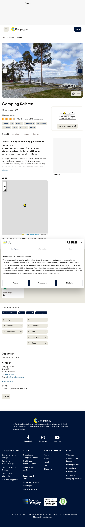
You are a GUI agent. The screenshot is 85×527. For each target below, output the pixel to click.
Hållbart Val (71, 471)
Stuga (46, 455)
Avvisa (15, 283)
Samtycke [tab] (15, 249)
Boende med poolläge (28, 468)
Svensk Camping (51, 514)
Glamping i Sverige (31, 482)
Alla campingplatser (10, 479)
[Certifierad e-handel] (63, 502)
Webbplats (7, 381)
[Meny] (6, 29)
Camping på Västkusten (7, 474)
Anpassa (41, 283)
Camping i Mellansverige (8, 462)
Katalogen (27, 486)
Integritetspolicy (70, 514)
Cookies (61, 514)
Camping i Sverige (74, 479)
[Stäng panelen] (81, 242)
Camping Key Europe (72, 460)
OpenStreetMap (35, 234)
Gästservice (71, 455)
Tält (45, 465)
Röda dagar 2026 (30, 489)
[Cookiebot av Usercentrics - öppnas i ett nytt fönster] (67, 242)
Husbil (46, 462)
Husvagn (47, 458)
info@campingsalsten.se (15, 377)
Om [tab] (70, 249)
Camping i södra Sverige (9, 468)
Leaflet (26, 234)
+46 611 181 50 (10, 374)
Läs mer (5, 170)
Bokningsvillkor (72, 464)
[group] (42, 70)
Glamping (48, 469)
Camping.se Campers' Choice (30, 456)
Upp (7, 396)
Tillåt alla (69, 283)
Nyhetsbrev (71, 468)
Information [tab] (42, 249)
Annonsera (70, 475)
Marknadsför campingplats (42, 517)
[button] (80, 71)
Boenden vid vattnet (28, 477)
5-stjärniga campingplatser (30, 462)
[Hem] (19, 29)
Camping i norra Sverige (9, 456)
